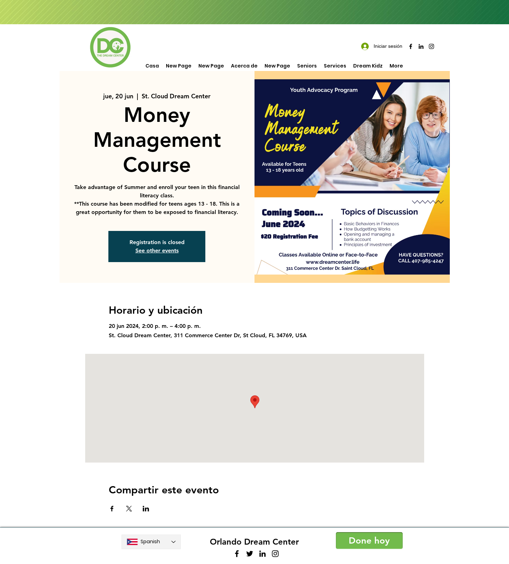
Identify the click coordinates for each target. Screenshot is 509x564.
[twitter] (249, 553)
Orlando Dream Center (254, 542)
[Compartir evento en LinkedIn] (146, 508)
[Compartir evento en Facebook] (112, 508)
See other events (157, 250)
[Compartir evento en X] (129, 508)
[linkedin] (421, 46)
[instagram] (431, 46)
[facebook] (410, 46)
